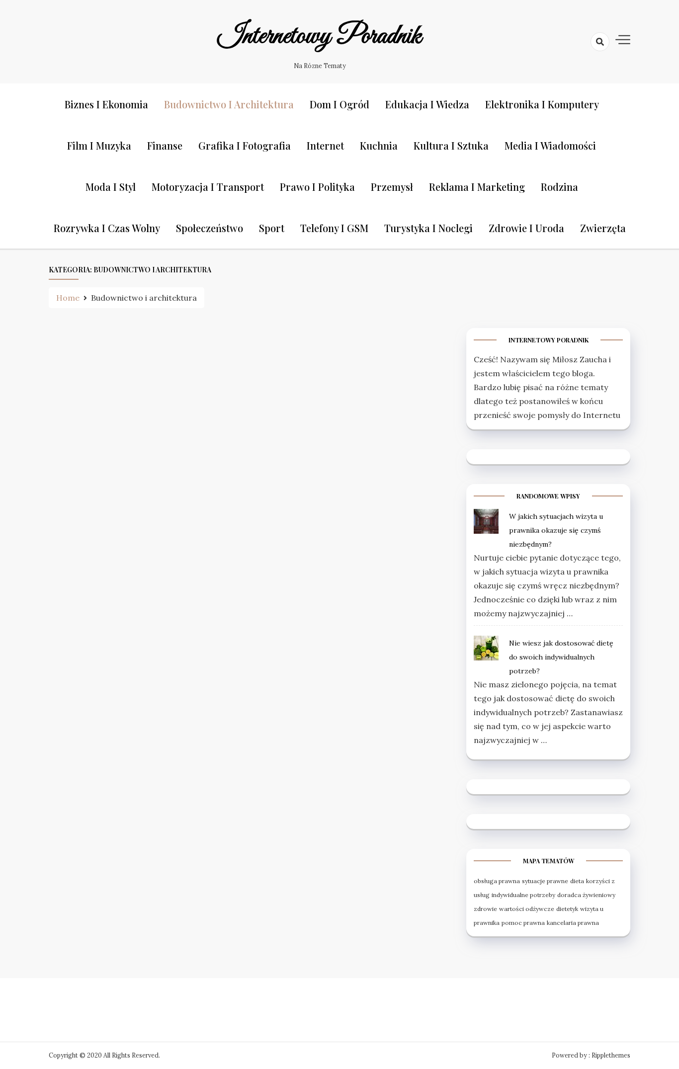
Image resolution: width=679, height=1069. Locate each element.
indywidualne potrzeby (523, 895)
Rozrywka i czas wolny (107, 228)
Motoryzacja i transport (208, 186)
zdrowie (485, 908)
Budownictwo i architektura (229, 104)
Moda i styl (110, 186)
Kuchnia (379, 145)
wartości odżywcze (526, 908)
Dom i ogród (339, 104)
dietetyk (567, 908)
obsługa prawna (497, 881)
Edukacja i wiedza (427, 104)
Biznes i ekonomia (106, 104)
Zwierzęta (603, 228)
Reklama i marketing (477, 186)
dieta (577, 881)
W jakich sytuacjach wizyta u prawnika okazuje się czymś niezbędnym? (556, 530)
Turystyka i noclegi (428, 228)
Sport (271, 228)
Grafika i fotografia (244, 145)
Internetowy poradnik (320, 36)
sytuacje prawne (545, 881)
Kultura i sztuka (451, 145)
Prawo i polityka (317, 186)
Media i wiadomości (550, 145)
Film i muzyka (99, 145)
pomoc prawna (523, 922)
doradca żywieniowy (586, 895)
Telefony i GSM (334, 228)
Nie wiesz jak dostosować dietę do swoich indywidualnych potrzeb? (561, 657)
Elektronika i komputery (542, 104)
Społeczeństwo (209, 228)
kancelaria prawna (573, 922)
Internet (325, 145)
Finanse (164, 145)
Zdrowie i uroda (526, 228)
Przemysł (392, 186)
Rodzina (559, 186)
